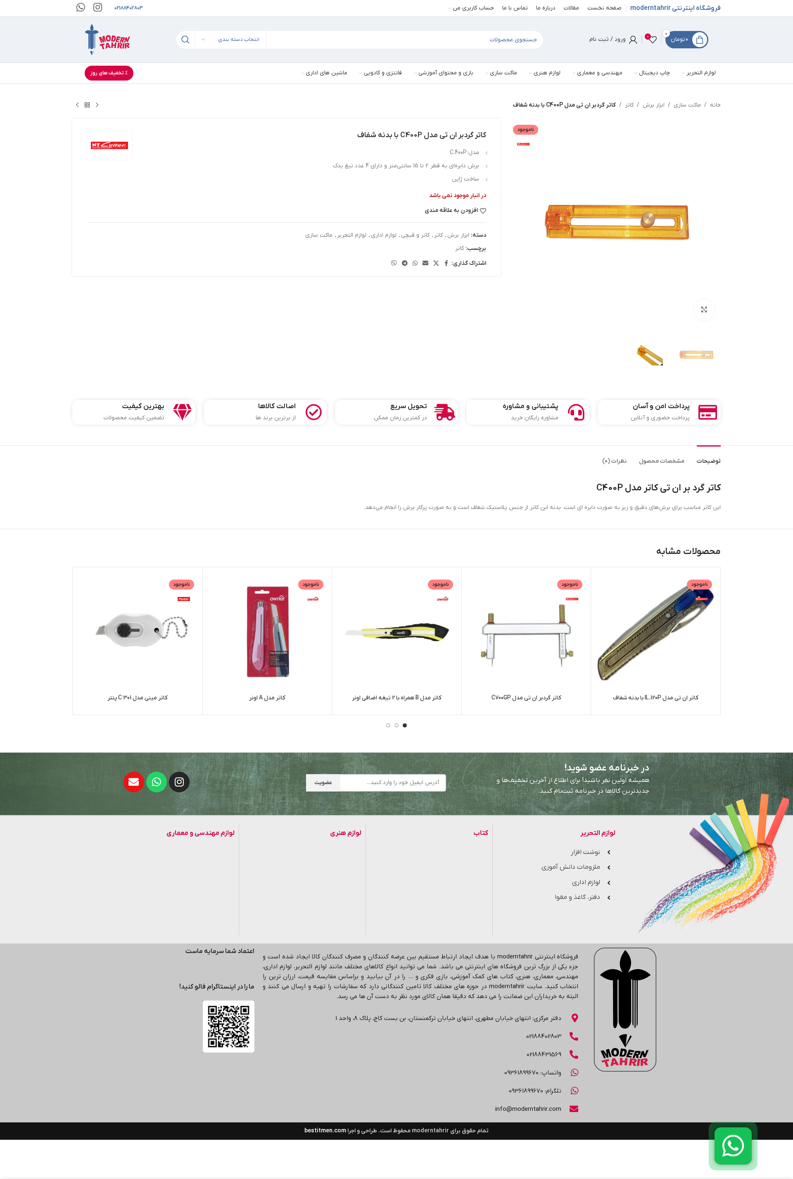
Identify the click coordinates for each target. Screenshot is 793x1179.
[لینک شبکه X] (436, 264)
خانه (715, 105)
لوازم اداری (383, 235)
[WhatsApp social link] (415, 264)
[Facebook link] (446, 264)
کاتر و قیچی (415, 235)
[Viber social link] (394, 264)
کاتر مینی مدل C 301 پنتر (137, 698)
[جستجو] (185, 40)
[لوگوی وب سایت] (107, 39)
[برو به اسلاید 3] (388, 725)
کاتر (629, 105)
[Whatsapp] (156, 782)
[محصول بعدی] (77, 105)
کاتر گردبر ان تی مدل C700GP (526, 698)
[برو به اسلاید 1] (405, 725)
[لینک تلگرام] (404, 264)
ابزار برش (654, 105)
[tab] (709, 457)
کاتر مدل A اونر (267, 698)
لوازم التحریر (351, 235)
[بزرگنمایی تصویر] (704, 310)
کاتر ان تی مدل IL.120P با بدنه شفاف (655, 698)
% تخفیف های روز (109, 73)
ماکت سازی (687, 105)
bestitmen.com (325, 1131)
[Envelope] (133, 782)
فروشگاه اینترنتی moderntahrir (675, 8)
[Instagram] (179, 782)
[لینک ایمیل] (425, 264)
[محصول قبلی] (97, 105)
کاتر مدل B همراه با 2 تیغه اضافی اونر (397, 698)
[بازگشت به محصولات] (87, 105)
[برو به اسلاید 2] (396, 725)
